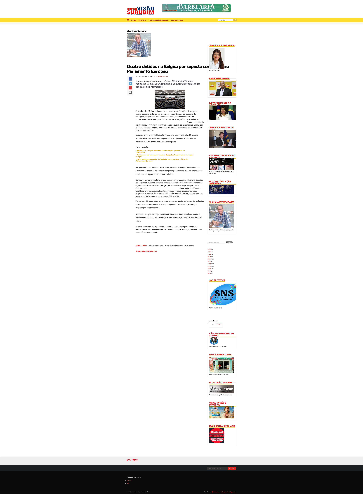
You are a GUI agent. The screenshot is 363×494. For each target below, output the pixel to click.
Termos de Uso (177, 20)
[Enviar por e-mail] (130, 92)
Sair (128, 483)
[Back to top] (358, 489)
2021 (210, 261)
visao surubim (163, 76)
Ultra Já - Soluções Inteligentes (225, 492)
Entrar (129, 481)
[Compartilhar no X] (130, 83)
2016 (210, 273)
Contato (142, 20)
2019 (211, 266)
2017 (210, 271)
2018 (210, 268)
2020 (211, 264)
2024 (210, 254)
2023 (210, 256)
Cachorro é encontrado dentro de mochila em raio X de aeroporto (171, 246)
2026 (210, 249)
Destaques (217, 324)
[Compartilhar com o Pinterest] (130, 87)
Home (133, 20)
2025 (210, 252)
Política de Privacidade (158, 20)
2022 (211, 259)
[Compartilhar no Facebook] (130, 79)
